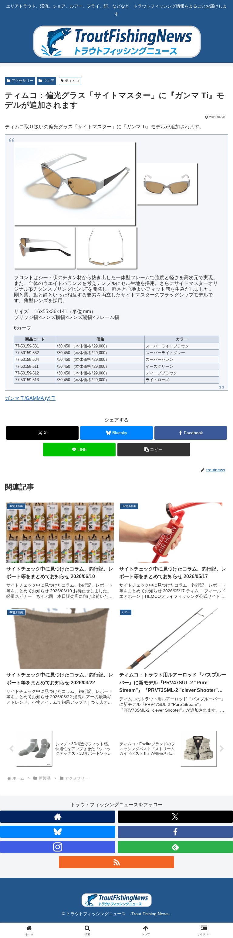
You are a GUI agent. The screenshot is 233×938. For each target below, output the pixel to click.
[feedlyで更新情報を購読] (175, 847)
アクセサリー (22, 81)
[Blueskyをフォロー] (57, 832)
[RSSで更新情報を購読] (116, 862)
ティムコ (72, 81)
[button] (153, 449)
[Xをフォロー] (175, 817)
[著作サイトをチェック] (57, 817)
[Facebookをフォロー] (175, 832)
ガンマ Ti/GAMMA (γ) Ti (30, 398)
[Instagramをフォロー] (57, 847)
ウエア (48, 81)
